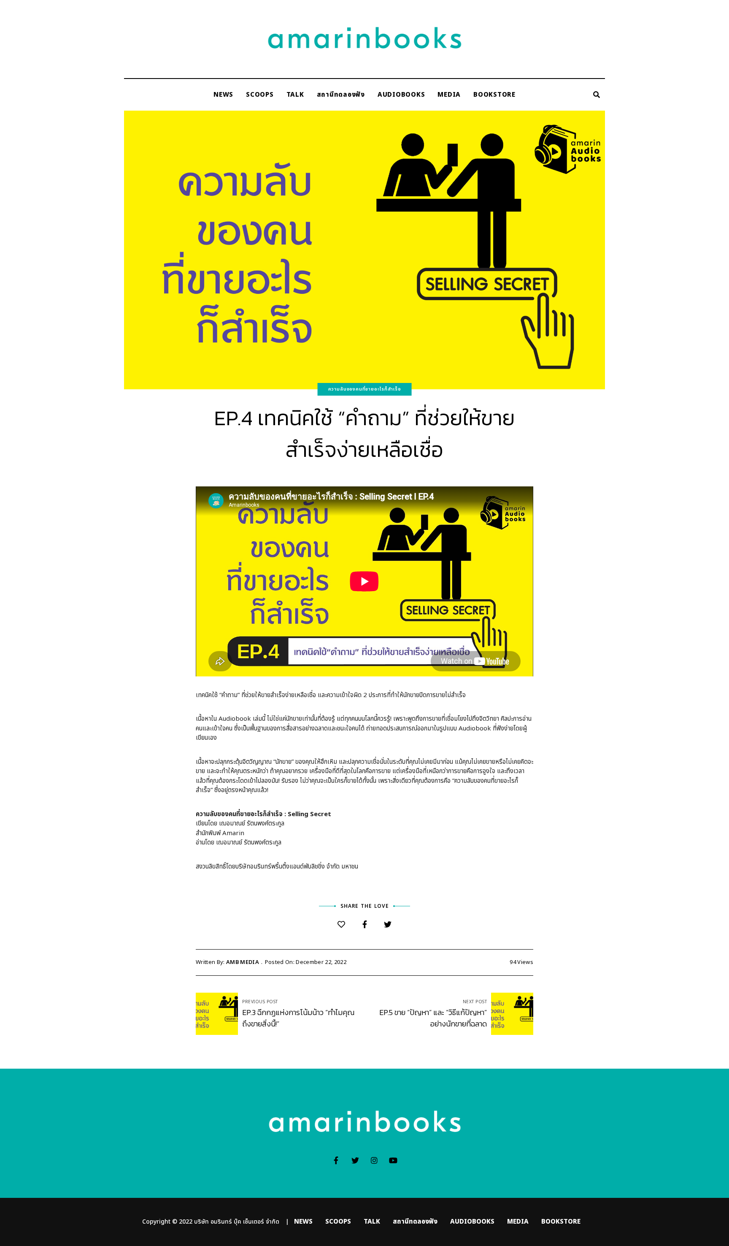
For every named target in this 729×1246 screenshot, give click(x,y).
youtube (392, 1160)
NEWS (223, 95)
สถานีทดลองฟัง (341, 95)
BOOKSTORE (494, 95)
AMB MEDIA (242, 962)
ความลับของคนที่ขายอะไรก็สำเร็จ (364, 389)
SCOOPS (260, 95)
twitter (355, 1160)
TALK (295, 95)
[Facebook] (364, 924)
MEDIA (449, 95)
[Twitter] (387, 924)
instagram (373, 1160)
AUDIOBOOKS (401, 95)
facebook (336, 1160)
